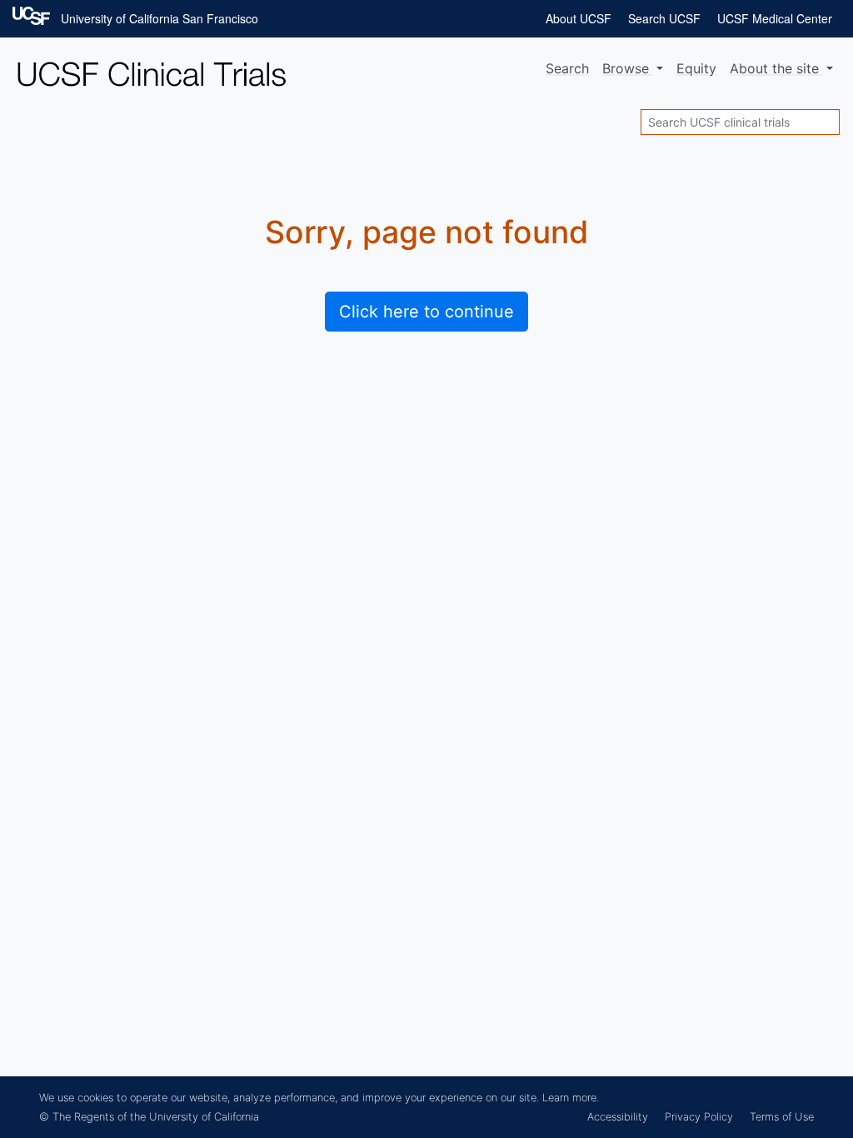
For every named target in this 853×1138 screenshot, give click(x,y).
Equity (696, 68)
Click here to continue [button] (426, 312)
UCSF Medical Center (774, 18)
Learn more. (570, 1097)
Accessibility (617, 1117)
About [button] (774, 68)
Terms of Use (782, 1117)
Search (567, 68)
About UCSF (578, 18)
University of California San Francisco (159, 18)
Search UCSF (664, 18)
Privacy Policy (699, 1117)
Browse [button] (627, 68)
